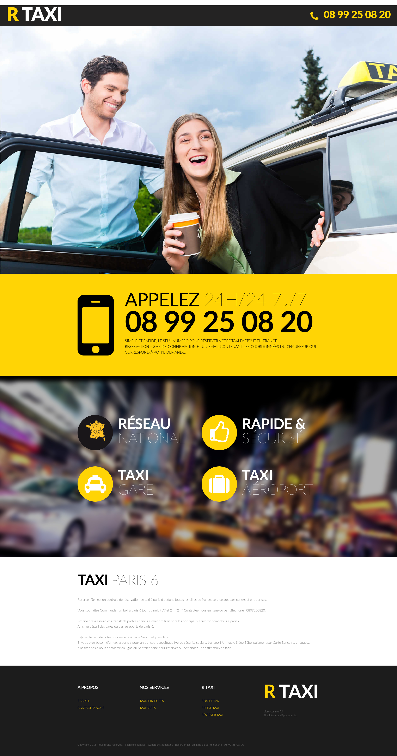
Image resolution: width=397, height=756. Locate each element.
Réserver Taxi (212, 715)
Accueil (84, 701)
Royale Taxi (210, 701)
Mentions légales (135, 745)
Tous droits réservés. (110, 745)
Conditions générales (160, 745)
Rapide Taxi (210, 708)
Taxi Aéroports (152, 701)
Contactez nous (91, 708)
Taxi (34, 15)
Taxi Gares (148, 708)
